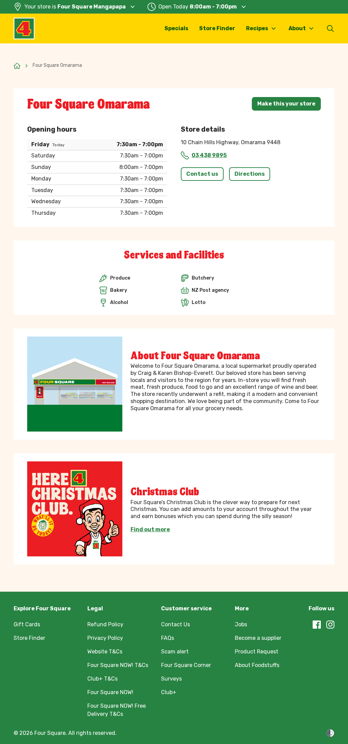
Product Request (256, 651)
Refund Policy (105, 624)
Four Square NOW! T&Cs (117, 665)
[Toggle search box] (330, 28)
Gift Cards (27, 624)
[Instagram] (330, 625)
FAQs (167, 638)
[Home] (17, 65)
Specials (176, 28)
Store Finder (217, 28)
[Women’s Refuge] (330, 733)
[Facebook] (317, 625)
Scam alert (175, 651)
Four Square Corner (186, 665)
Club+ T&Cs (102, 678)
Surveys (171, 678)
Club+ (168, 692)
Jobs (241, 624)
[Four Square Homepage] (24, 28)
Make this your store (286, 103)
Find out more (150, 529)
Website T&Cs (104, 651)
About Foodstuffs (257, 665)
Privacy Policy (105, 638)
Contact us (202, 174)
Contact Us (175, 624)
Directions (249, 174)
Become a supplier (258, 638)
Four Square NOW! (110, 692)
